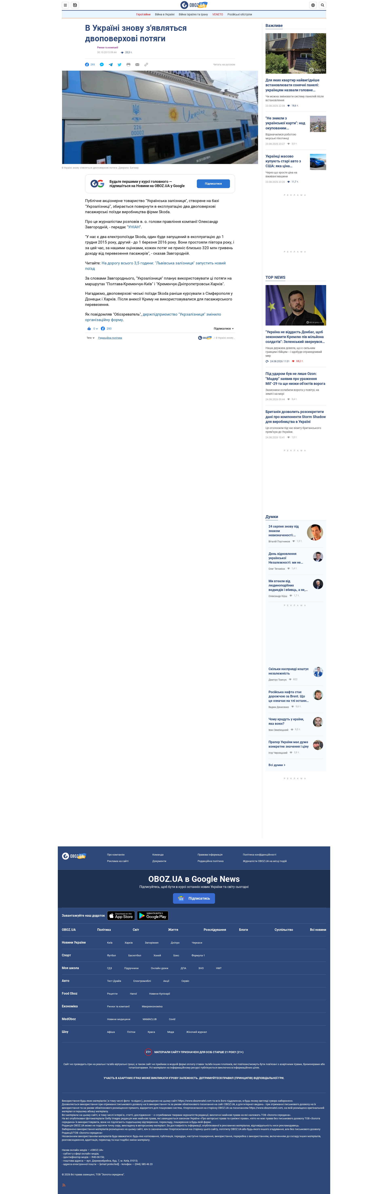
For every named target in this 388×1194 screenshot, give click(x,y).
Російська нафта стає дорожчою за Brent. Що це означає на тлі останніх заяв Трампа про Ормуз (289, 696)
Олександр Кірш (278, 596)
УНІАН (134, 227)
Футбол (111, 955)
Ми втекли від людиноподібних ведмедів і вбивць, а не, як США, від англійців (287, 585)
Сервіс (185, 980)
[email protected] (109, 1164)
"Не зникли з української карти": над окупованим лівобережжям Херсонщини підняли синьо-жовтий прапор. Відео (285, 123)
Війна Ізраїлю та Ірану (193, 14)
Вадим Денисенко (279, 707)
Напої (133, 993)
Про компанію (116, 854)
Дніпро (175, 942)
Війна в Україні (164, 14)
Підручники (131, 968)
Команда (157, 854)
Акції (166, 980)
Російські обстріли (240, 14)
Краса (151, 1031)
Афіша (111, 1031)
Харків (129, 942)
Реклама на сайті (118, 861)
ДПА (183, 968)
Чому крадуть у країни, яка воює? (286, 721)
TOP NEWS (275, 277)
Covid (172, 1019)
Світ (136, 930)
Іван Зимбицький (278, 730)
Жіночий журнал (196, 1031)
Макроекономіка (152, 1006)
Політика (104, 930)
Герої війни (143, 14)
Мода (170, 1031)
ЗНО (201, 968)
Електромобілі (142, 980)
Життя (173, 930)
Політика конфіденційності (259, 854)
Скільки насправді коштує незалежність (289, 671)
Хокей (157, 955)
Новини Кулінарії (159, 993)
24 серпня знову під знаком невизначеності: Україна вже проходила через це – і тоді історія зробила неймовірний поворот (285, 531)
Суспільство (284, 930)
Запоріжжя (151, 942)
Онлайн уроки (159, 968)
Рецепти (112, 993)
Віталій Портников (279, 541)
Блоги (243, 930)
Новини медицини (118, 1019)
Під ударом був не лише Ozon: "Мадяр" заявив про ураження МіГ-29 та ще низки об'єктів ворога (295, 378)
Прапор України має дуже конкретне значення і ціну (289, 744)
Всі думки (276, 765)
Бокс (176, 955)
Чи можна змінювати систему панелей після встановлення (295, 98)
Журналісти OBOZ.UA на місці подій (265, 861)
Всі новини (318, 930)
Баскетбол (134, 955)
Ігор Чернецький (278, 752)
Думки (272, 516)
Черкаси (197, 942)
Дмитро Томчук (278, 679)
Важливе (274, 25)
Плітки (131, 1031)
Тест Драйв (114, 980)
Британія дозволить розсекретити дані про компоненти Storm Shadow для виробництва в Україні (296, 417)
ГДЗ (109, 968)
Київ (109, 942)
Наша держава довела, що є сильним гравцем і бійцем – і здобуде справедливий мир (294, 351)
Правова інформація (210, 854)
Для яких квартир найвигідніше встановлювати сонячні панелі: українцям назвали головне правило (292, 85)
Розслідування (215, 930)
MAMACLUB (150, 1019)
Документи (159, 861)
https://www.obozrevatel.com (195, 1100)
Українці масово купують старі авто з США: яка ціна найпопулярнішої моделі (283, 161)
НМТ (219, 968)
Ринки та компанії (107, 47)
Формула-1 (198, 955)
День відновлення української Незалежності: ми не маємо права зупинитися (288, 558)
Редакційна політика (110, 337)
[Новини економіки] (205, 339)
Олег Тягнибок (277, 568)
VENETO (217, 14)
